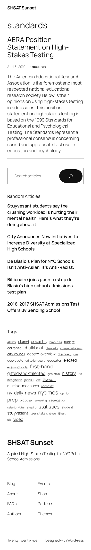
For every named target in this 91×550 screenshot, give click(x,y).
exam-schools (17, 367)
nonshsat (47, 386)
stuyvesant (17, 413)
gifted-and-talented (26, 373)
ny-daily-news (21, 393)
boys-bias (56, 342)
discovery (64, 354)
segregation (57, 400)
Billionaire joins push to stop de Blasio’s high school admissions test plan (40, 286)
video (18, 419)
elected (70, 360)
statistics (49, 406)
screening (41, 400)
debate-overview (41, 354)
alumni (23, 341)
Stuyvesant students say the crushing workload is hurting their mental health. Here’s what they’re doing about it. (43, 215)
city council (16, 353)
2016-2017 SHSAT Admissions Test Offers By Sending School (43, 307)
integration (14, 380)
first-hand (41, 366)
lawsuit (49, 379)
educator (54, 360)
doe (76, 354)
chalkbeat (33, 348)
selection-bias (16, 407)
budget (69, 342)
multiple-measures (23, 385)
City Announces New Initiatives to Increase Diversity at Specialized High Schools (42, 243)
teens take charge (43, 413)
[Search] (71, 176)
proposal (26, 400)
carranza (14, 347)
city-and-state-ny (71, 348)
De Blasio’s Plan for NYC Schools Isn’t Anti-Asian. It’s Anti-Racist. (40, 264)
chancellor (52, 348)
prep (12, 399)
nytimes (48, 392)
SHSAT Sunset (21, 8)
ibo (80, 374)
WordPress (75, 540)
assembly (39, 341)
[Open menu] (81, 8)
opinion (65, 393)
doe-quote (15, 360)
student (67, 407)
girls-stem (54, 374)
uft (9, 420)
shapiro (31, 407)
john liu (28, 380)
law (38, 380)
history (69, 373)
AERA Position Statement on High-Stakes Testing (38, 47)
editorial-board (35, 361)
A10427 (11, 342)
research (39, 66)
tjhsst (62, 413)
